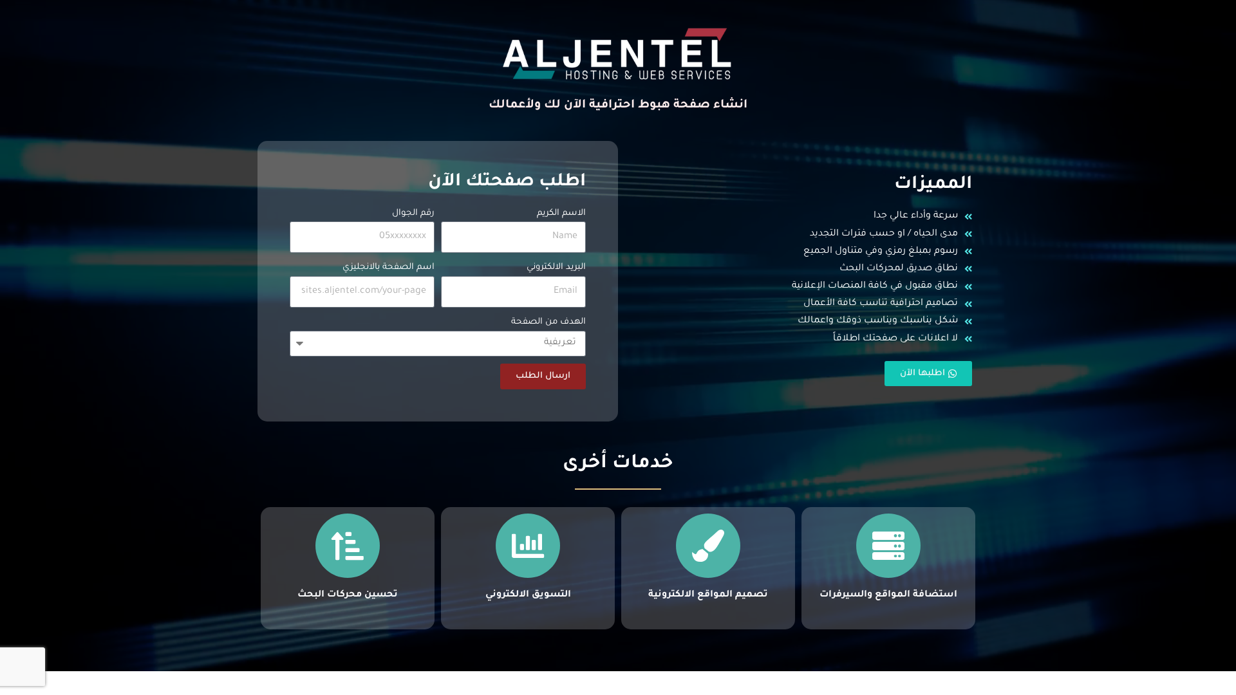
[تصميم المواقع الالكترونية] (708, 546)
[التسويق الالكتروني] (528, 546)
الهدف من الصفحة (548, 322)
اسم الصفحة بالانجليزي (388, 267)
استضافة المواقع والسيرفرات (888, 595)
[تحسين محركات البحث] (347, 546)
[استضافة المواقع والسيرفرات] (888, 546)
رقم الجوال (413, 213)
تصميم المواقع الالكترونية (708, 595)
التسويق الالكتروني (528, 595)
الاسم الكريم (561, 213)
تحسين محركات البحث (347, 595)
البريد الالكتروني (556, 267)
